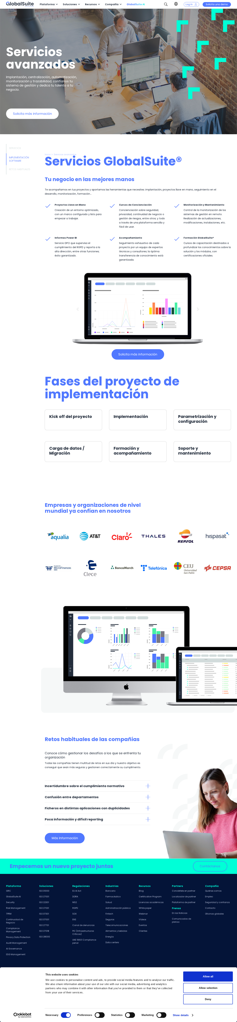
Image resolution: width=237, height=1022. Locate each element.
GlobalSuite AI (13, 896)
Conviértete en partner (183, 890)
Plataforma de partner (183, 902)
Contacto (210, 908)
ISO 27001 (44, 896)
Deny (208, 999)
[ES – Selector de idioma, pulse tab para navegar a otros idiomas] (176, 4)
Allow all (208, 976)
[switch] (100, 1015)
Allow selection (208, 987)
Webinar (143, 913)
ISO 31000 (44, 890)
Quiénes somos (213, 890)
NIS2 (74, 902)
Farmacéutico (113, 896)
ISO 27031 (44, 908)
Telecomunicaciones (116, 925)
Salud (108, 902)
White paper (145, 908)
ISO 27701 (44, 925)
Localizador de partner (184, 896)
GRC (8, 890)
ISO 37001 (44, 919)
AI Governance (14, 948)
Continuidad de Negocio (14, 921)
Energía (109, 936)
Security (10, 902)
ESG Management (15, 954)
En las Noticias (179, 913)
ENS (74, 919)
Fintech (109, 913)
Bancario (110, 890)
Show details (181, 1015)
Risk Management (15, 908)
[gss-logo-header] (20, 4)
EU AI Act (76, 890)
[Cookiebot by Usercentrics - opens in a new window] (22, 1015)
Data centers (112, 942)
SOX (74, 913)
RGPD (75, 908)
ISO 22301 (44, 902)
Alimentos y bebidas (116, 930)
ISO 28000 (44, 936)
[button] (57, 4)
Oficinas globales (214, 913)
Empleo (209, 896)
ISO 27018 (44, 930)
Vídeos (142, 919)
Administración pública (118, 908)
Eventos (143, 925)
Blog (141, 890)
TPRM (8, 913)
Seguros (109, 919)
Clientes (143, 930)
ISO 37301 (44, 913)
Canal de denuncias (83, 925)
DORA (75, 896)
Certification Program (150, 896)
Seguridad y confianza (217, 902)
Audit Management (16, 942)
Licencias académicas (151, 902)
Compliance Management (13, 930)
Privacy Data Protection (18, 937)
